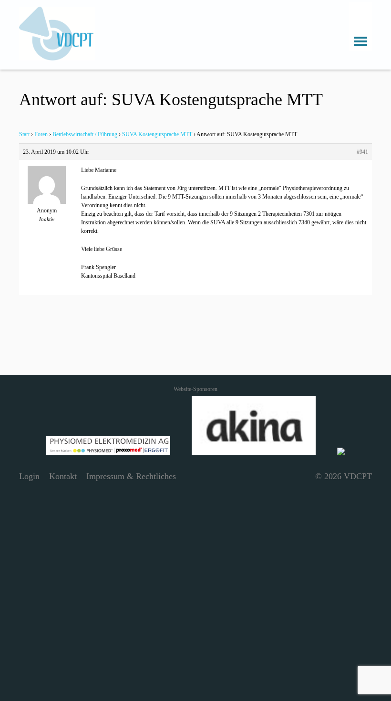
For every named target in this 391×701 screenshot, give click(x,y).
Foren (41, 134)
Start (24, 134)
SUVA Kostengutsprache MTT (157, 134)
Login (29, 476)
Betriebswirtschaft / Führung (84, 134)
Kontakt (63, 476)
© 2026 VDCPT (343, 476)
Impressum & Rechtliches (131, 476)
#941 (362, 152)
